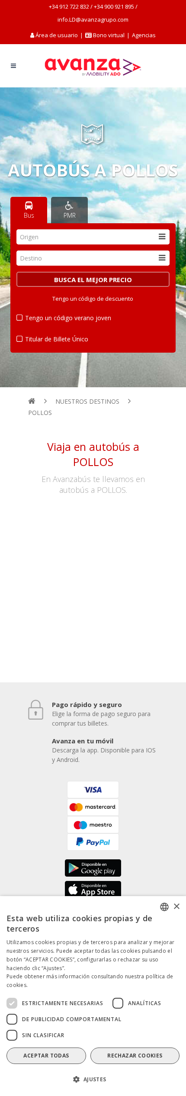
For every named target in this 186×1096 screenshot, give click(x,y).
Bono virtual (108, 35)
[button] (93, 1079)
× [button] (176, 906)
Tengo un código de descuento (92, 298)
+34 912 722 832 (69, 6)
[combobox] (93, 236)
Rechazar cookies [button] (134, 1055)
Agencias (144, 35)
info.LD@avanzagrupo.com (93, 19)
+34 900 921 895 (114, 6)
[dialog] (93, 996)
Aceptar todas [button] (46, 1055)
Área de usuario (56, 35)
